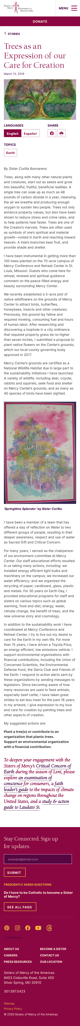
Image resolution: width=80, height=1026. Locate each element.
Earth (10, 153)
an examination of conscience (28, 781)
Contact (50, 955)
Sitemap (9, 1003)
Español (30, 134)
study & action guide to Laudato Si (36, 804)
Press (18, 962)
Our (51, 962)
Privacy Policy (13, 1008)
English (12, 134)
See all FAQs (19, 907)
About (12, 949)
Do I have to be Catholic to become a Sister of (38, 894)
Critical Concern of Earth (37, 769)
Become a (53, 949)
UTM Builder (13, 938)
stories (14, 33)
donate (40, 21)
